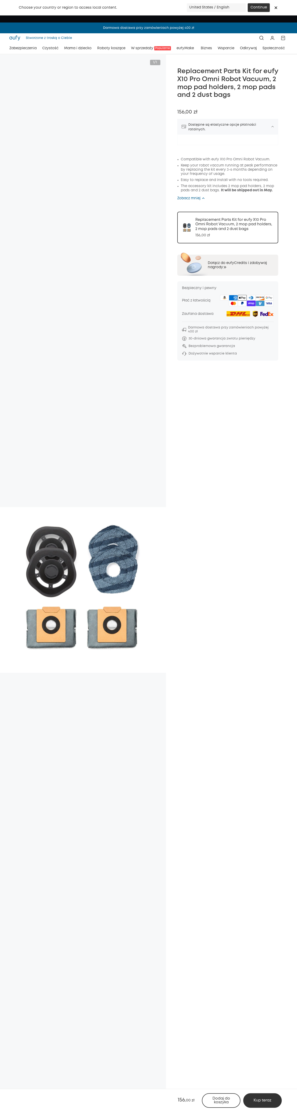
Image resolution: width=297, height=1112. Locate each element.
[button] (276, 7)
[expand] (272, 126)
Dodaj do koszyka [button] (221, 1100)
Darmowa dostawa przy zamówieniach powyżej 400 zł (148, 27)
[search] (261, 38)
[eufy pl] (16, 38)
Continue (259, 7)
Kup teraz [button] (262, 1100)
